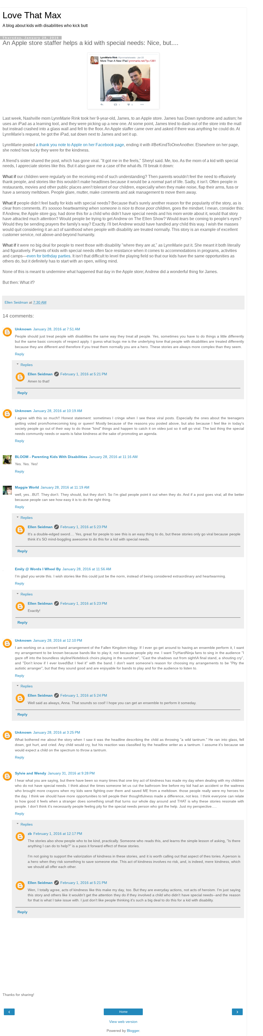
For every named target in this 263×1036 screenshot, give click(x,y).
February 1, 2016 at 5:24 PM (83, 695)
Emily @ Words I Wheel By (38, 569)
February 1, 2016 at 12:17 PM (57, 834)
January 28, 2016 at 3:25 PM (56, 732)
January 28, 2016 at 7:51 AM (56, 329)
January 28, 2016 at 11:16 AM (113, 457)
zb (30, 834)
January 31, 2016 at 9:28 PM (71, 773)
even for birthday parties (48, 256)
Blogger (133, 1031)
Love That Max (32, 15)
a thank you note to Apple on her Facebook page (80, 145)
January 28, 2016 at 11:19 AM (65, 487)
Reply (19, 354)
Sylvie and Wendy (30, 773)
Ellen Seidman (40, 374)
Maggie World (27, 487)
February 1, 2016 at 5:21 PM (83, 374)
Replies (27, 365)
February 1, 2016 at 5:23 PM (83, 527)
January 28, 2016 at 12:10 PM (57, 640)
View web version (123, 1022)
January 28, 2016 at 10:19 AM (57, 411)
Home (123, 1012)
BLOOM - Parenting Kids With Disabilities (51, 457)
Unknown (23, 329)
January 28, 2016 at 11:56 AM (86, 569)
